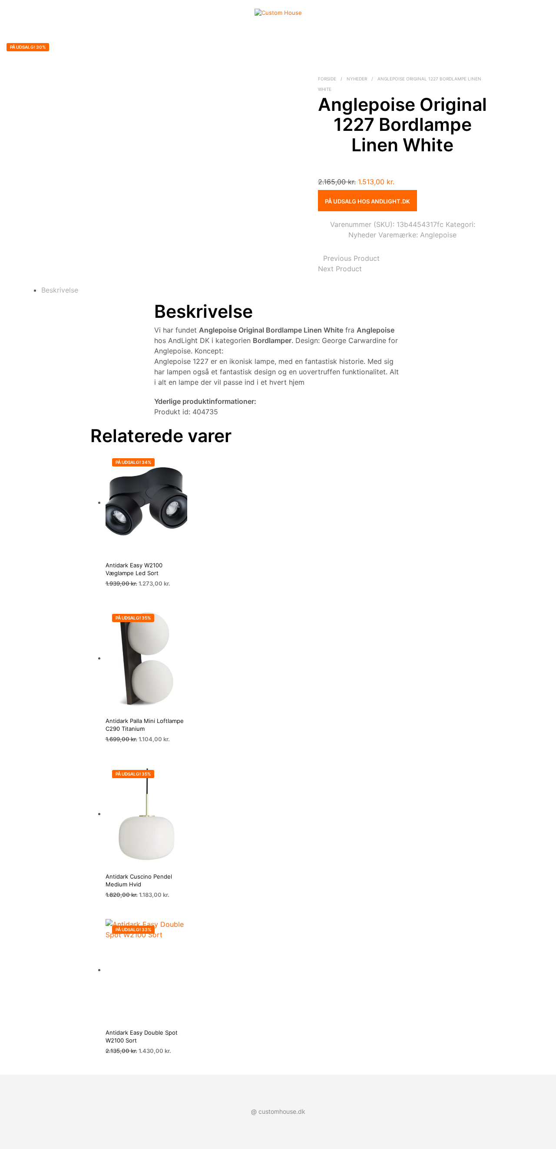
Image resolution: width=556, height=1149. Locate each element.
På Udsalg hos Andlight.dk (367, 201)
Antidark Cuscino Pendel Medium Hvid (139, 880)
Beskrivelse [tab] (59, 290)
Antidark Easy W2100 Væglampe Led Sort (134, 569)
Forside (327, 78)
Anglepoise (438, 234)
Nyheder (357, 78)
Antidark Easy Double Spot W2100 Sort (142, 1036)
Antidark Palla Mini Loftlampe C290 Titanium (145, 724)
